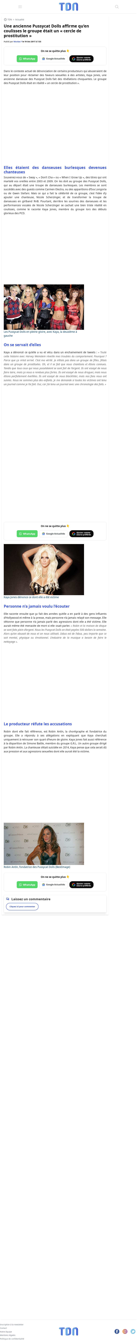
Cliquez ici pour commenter (22, 906)
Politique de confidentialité (12, 1338)
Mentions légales (7, 1335)
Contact (3, 1328)
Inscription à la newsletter (12, 1324)
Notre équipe (6, 1331)
